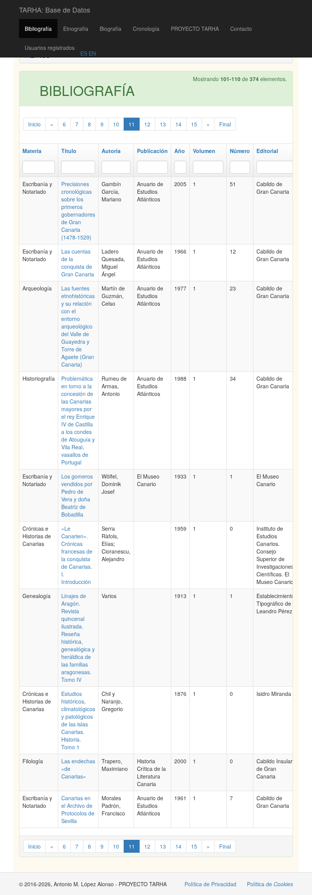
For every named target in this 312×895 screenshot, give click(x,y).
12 (147, 124)
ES (83, 53)
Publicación (152, 151)
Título (68, 151)
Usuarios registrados (50, 47)
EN (91, 53)
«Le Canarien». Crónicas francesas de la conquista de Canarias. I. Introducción (76, 555)
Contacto (241, 28)
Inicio (34, 124)
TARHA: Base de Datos (54, 9)
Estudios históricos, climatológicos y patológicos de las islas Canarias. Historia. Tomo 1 (78, 720)
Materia (31, 151)
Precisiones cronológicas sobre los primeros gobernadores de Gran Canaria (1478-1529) (78, 210)
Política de (270, 884)
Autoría (111, 151)
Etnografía (75, 28)
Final (225, 124)
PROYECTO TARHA (195, 28)
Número (240, 151)
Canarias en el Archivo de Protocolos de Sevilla (77, 809)
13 (163, 124)
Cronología (146, 28)
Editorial (267, 151)
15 (194, 124)
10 (116, 124)
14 (178, 124)
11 (132, 124)
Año (179, 151)
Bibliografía (38, 28)
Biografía (110, 28)
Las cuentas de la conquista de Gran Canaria (77, 262)
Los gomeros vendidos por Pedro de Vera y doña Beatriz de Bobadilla (77, 495)
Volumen (204, 151)
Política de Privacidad (210, 884)
